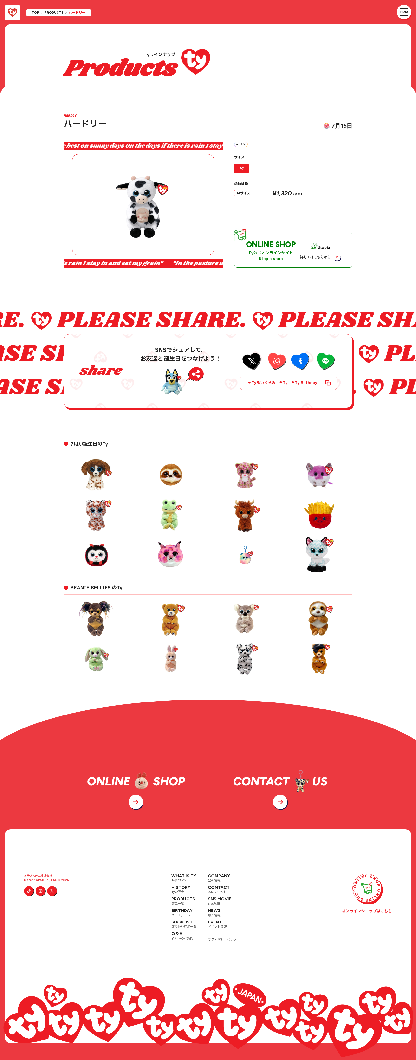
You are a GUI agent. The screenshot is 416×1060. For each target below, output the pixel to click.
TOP (35, 12)
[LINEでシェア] (324, 362)
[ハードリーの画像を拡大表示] (143, 204)
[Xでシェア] (251, 362)
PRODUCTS (54, 12)
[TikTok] (29, 891)
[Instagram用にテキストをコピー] (276, 362)
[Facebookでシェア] (300, 362)
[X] (52, 891)
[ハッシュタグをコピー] (328, 383)
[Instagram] (40, 891)
